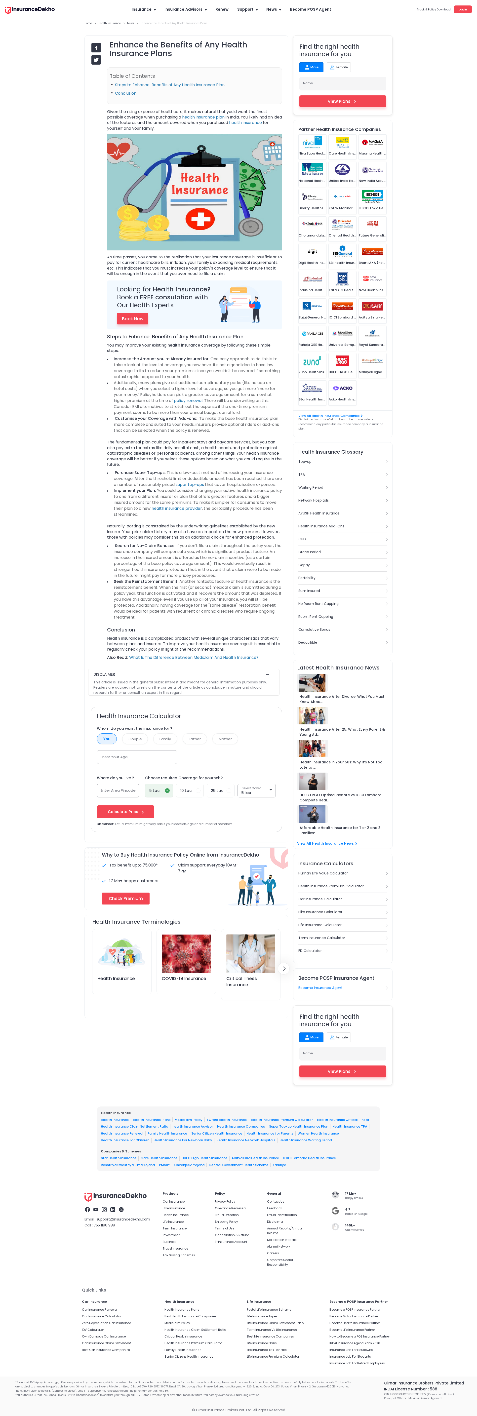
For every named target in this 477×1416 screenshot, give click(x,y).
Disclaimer (275, 1221)
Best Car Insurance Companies (106, 1350)
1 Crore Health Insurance (227, 1119)
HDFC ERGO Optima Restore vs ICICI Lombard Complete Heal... (341, 797)
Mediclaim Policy (188, 1119)
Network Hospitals (313, 500)
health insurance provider (177, 508)
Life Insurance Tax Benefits (267, 1350)
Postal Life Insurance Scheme (269, 1309)
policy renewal (188, 400)
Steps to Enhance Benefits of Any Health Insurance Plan (170, 85)
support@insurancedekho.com (123, 1219)
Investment (171, 1235)
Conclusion (125, 93)
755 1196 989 (104, 1225)
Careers (273, 1253)
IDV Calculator (93, 1330)
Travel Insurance (175, 1248)
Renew (222, 9)
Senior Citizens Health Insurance (188, 1356)
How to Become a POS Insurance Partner (359, 1336)
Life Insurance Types (262, 1316)
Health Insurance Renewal (122, 1133)
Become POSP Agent (310, 9)
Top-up (305, 461)
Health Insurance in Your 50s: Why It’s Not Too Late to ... (341, 765)
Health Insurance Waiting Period (305, 1140)
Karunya (279, 1164)
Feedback (274, 1208)
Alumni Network (278, 1246)
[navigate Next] (284, 969)
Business (169, 1242)
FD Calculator (310, 950)
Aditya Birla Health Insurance (255, 1158)
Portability (307, 577)
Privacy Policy (225, 1201)
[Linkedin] (113, 1210)
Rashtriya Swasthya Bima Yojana (128, 1164)
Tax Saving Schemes (179, 1255)
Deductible (307, 642)
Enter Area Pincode (118, 790)
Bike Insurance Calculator (320, 911)
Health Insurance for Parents (269, 1133)
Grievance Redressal (230, 1208)
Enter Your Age (114, 756)
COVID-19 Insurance (184, 978)
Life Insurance (173, 1221)
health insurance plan (203, 117)
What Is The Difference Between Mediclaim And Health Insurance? (194, 657)
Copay (304, 564)
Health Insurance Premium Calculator (331, 886)
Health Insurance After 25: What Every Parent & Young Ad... (342, 732)
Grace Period (309, 552)
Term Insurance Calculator (321, 937)
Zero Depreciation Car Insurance (106, 1323)
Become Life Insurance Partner (352, 1330)
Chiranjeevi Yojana (189, 1164)
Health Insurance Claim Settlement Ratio (134, 1126)
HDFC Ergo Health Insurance (204, 1158)
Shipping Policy (226, 1221)
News (271, 9)
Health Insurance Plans (151, 1119)
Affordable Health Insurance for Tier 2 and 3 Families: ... (340, 830)
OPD (302, 539)
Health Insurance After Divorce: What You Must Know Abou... (342, 699)
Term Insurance (175, 1228)
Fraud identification (282, 1215)
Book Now (132, 319)
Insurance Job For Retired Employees (357, 1363)
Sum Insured (309, 590)
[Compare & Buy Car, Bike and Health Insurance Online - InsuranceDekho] (30, 11)
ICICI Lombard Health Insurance (309, 1158)
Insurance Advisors (183, 9)
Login (463, 9)
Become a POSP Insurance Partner (354, 1309)
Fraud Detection (227, 1215)
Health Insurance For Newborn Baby (183, 1140)
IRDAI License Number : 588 (410, 1389)
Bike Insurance (174, 1208)
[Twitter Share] (96, 60)
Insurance (142, 9)
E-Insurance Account (231, 1242)
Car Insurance (174, 1201)
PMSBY (164, 1164)
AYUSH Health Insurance (319, 513)
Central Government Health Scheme (238, 1164)
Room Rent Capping (315, 616)
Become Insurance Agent (320, 987)
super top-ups (190, 484)
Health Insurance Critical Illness (343, 1119)
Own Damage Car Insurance (104, 1336)
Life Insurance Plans (262, 1343)
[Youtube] (96, 1210)
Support (245, 9)
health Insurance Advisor (192, 1126)
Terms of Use (224, 1228)
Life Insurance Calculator (320, 924)
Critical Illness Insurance (241, 981)
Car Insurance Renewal (100, 1309)
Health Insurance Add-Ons (321, 526)
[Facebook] (87, 1210)
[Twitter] (121, 1210)
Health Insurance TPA (349, 1126)
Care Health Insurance (159, 1158)
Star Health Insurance (118, 1158)
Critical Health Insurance (183, 1336)
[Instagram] (104, 1210)
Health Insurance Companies (241, 1126)
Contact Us (275, 1201)
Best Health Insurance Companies (190, 1316)
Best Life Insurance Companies (270, 1336)
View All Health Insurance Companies (328, 415)
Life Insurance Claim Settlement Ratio (275, 1323)
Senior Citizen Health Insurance (216, 1133)
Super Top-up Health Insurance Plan (298, 1126)
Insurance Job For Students (350, 1356)
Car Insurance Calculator (320, 899)
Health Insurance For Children (125, 1140)
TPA (301, 474)
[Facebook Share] (96, 47)
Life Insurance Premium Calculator (273, 1356)
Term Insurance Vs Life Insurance (272, 1330)
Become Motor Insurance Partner (354, 1316)
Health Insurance (116, 978)
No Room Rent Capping (318, 603)
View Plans (339, 101)
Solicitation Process (282, 1240)
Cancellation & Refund (232, 1235)
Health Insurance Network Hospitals (245, 1140)
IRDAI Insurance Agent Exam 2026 (354, 1343)
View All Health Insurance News (325, 843)
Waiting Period (310, 487)
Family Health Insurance (167, 1133)
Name (308, 83)
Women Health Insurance (318, 1133)
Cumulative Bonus (314, 629)
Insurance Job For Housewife (351, 1350)
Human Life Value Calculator (323, 873)
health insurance (245, 122)
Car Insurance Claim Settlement (106, 1343)
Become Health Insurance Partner (354, 1323)
